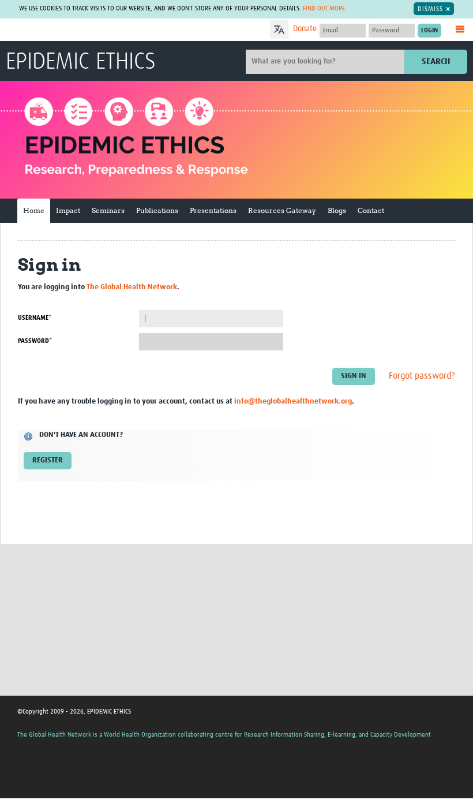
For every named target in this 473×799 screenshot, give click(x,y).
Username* (34, 318)
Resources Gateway (282, 210)
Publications (157, 210)
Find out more (324, 8)
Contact (371, 210)
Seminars (108, 210)
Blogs (337, 210)
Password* (35, 341)
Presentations (213, 210)
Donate (305, 29)
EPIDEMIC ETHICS (81, 62)
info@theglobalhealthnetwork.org (293, 401)
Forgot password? (422, 375)
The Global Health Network (92, 30)
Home (33, 210)
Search (436, 61)
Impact (68, 210)
